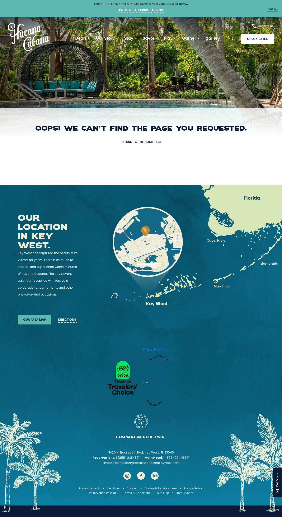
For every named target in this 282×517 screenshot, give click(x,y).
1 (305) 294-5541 (176, 457)
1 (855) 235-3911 (128, 457)
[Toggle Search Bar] (231, 39)
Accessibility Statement (161, 488)
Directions (67, 319)
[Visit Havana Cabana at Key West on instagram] (127, 476)
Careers (132, 488)
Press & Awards (89, 488)
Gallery (212, 38)
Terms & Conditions (136, 493)
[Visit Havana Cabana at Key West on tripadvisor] (155, 476)
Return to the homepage (141, 142)
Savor (148, 38)
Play (168, 38)
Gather (189, 38)
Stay (128, 38)
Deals (81, 38)
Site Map (163, 493)
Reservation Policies (102, 493)
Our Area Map (34, 319)
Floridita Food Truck (155, 349)
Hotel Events (184, 493)
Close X (272, 8)
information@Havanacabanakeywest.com (146, 463)
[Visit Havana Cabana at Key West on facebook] (141, 476)
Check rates (257, 39)
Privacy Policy (193, 488)
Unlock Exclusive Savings (141, 10)
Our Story (105, 38)
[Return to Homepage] (28, 50)
